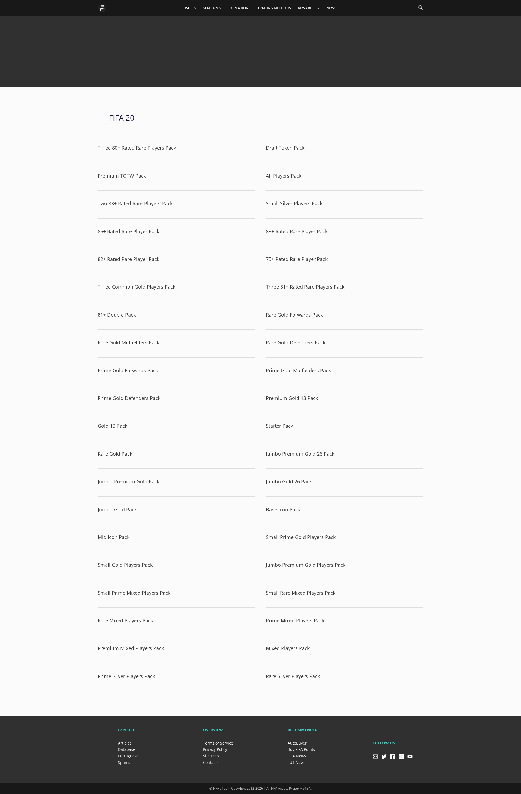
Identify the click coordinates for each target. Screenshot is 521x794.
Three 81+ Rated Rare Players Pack (305, 286)
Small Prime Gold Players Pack (301, 537)
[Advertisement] (260, 49)
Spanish (125, 762)
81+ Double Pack (117, 314)
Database (126, 749)
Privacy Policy (215, 749)
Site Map (211, 755)
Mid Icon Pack (113, 537)
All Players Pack (283, 175)
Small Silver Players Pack (294, 203)
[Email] (375, 756)
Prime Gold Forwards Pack (128, 370)
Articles (125, 743)
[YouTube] (410, 756)
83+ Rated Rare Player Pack (297, 231)
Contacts (211, 762)
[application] (316, 8)
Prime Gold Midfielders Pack (298, 370)
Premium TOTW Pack (122, 175)
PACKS (190, 7)
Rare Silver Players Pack (293, 676)
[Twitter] (384, 756)
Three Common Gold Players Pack (136, 286)
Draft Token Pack (285, 147)
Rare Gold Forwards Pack (294, 314)
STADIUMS (212, 7)
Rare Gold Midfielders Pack (128, 342)
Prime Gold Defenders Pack (129, 398)
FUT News (297, 762)
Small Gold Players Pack (125, 565)
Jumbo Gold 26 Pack (289, 481)
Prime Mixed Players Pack (295, 620)
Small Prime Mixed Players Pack (134, 593)
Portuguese (128, 755)
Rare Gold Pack (115, 453)
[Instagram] (401, 756)
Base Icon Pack (283, 509)
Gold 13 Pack (112, 426)
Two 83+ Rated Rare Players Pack (135, 203)
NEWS (331, 7)
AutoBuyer (297, 743)
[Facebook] (392, 756)
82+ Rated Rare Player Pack (128, 259)
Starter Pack (279, 426)
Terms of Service (218, 743)
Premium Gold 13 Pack (292, 398)
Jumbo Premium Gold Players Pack (305, 565)
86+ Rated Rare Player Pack (128, 231)
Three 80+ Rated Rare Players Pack (137, 147)
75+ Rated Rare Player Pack (297, 259)
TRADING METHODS (274, 7)
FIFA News (297, 755)
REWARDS (306, 7)
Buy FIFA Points (301, 749)
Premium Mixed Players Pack (131, 648)
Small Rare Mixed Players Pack (300, 593)
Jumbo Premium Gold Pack (128, 481)
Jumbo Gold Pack (117, 509)
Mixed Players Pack (288, 648)
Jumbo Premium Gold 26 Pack (300, 453)
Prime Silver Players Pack (126, 676)
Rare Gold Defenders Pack (295, 342)
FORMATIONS (239, 7)
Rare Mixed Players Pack (125, 620)
